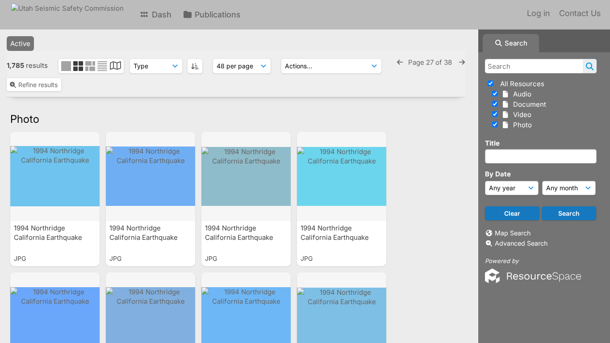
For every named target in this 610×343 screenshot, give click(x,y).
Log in (538, 13)
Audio (520, 94)
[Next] (462, 62)
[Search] (590, 66)
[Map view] (115, 67)
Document (528, 104)
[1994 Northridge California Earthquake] (55, 176)
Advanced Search (521, 243)
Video (520, 114)
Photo (521, 125)
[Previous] (400, 62)
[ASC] (195, 66)
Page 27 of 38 (431, 62)
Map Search (513, 233)
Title (492, 143)
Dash (160, 14)
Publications (216, 14)
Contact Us (580, 13)
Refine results (38, 84)
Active (20, 43)
